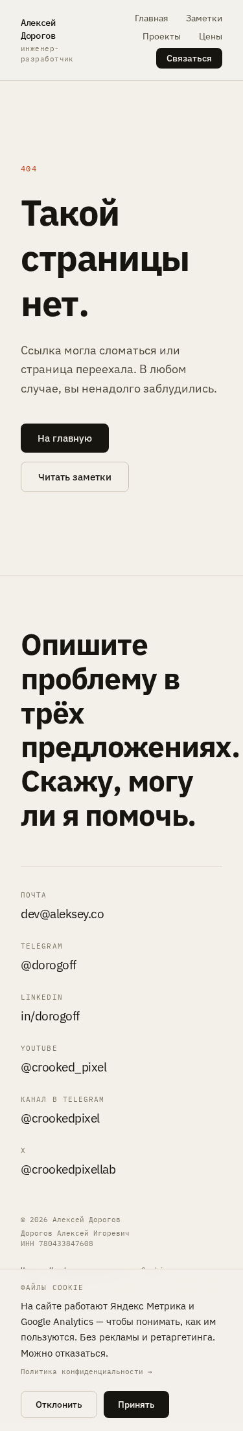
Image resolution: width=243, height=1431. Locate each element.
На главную (65, 438)
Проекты (162, 36)
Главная (151, 18)
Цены (210, 36)
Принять (136, 1404)
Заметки (204, 18)
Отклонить (59, 1404)
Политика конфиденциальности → (86, 1371)
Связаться (189, 58)
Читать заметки (74, 477)
